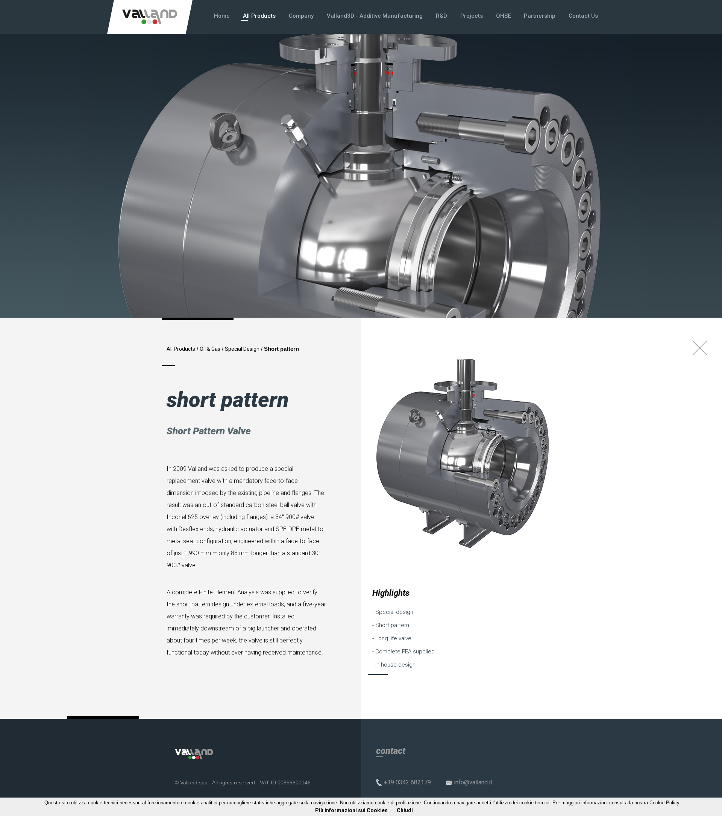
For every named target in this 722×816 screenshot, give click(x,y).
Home (222, 15)
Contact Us (583, 15)
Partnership (539, 15)
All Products (259, 15)
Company (301, 15)
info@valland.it (473, 782)
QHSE (503, 15)
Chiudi (405, 810)
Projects (471, 15)
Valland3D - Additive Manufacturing (375, 15)
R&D (441, 15)
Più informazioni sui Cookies (351, 810)
